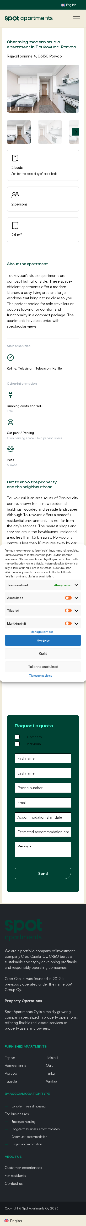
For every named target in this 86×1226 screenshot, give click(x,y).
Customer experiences (23, 1167)
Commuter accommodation (29, 1137)
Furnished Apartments (26, 1046)
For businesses (17, 1114)
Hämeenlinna (15, 1065)
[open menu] (75, 18)
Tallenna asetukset (43, 666)
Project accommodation (26, 1144)
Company (34, 737)
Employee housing (23, 1121)
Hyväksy (43, 640)
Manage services (42, 631)
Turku (50, 1073)
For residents (15, 1175)
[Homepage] (29, 18)
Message (24, 846)
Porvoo (11, 1073)
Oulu (50, 1065)
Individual (34, 744)
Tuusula (11, 1081)
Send (43, 873)
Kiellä (43, 653)
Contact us (14, 1183)
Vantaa (51, 1081)
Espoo (10, 1057)
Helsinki (52, 1057)
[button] (72, 71)
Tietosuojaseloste (40, 675)
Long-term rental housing (28, 1106)
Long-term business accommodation (35, 1129)
